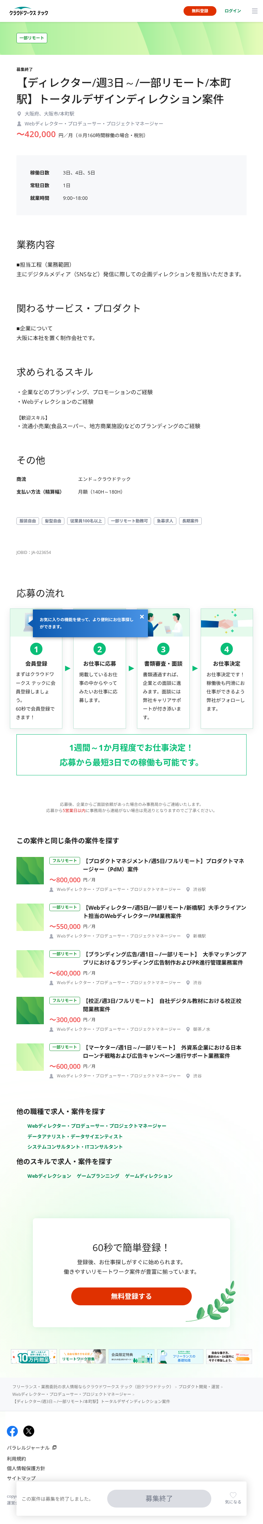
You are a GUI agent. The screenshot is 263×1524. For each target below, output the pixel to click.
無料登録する (131, 1296)
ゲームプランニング (98, 1176)
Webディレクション (49, 1176)
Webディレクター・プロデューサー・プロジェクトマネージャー (96, 1126)
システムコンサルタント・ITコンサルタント (75, 1147)
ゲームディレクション (149, 1176)
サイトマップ (21, 1478)
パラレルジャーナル (28, 1447)
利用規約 (16, 1458)
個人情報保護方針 (26, 1468)
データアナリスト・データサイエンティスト (75, 1136)
